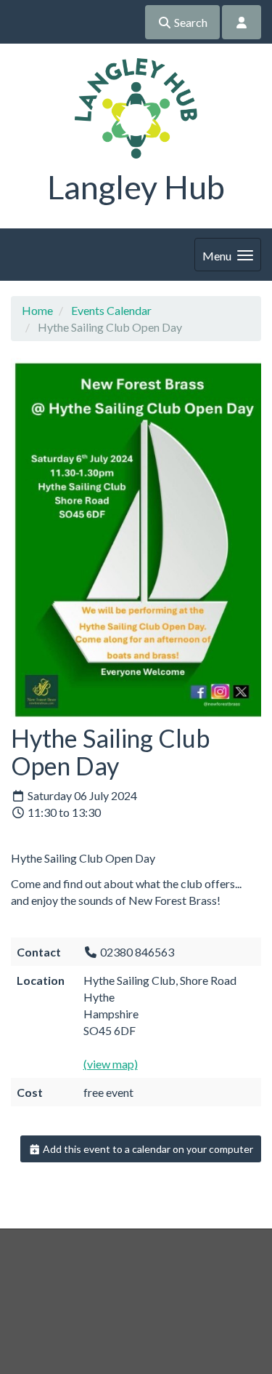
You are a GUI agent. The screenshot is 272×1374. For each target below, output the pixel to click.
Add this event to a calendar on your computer (147, 1149)
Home (37, 310)
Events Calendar (111, 310)
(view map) (110, 1064)
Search (189, 22)
